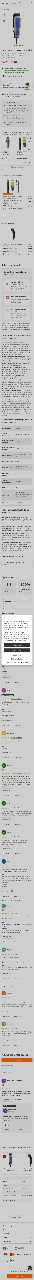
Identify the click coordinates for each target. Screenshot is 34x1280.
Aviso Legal (24, 662)
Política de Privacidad (13, 662)
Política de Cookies (17, 659)
